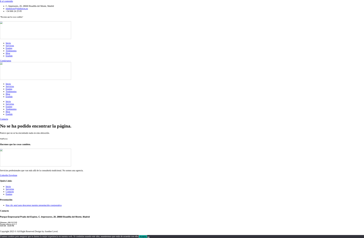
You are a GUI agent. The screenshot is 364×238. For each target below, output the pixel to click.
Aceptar (143, 236)
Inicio (8, 43)
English (9, 56)
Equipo (9, 48)
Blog (8, 53)
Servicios (10, 45)
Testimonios (11, 51)
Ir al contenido (6, 1)
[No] (148, 237)
